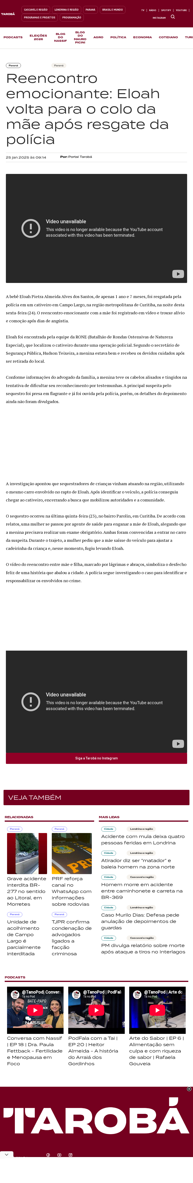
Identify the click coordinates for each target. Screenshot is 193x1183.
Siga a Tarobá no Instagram (96, 758)
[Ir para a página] (173, 17)
